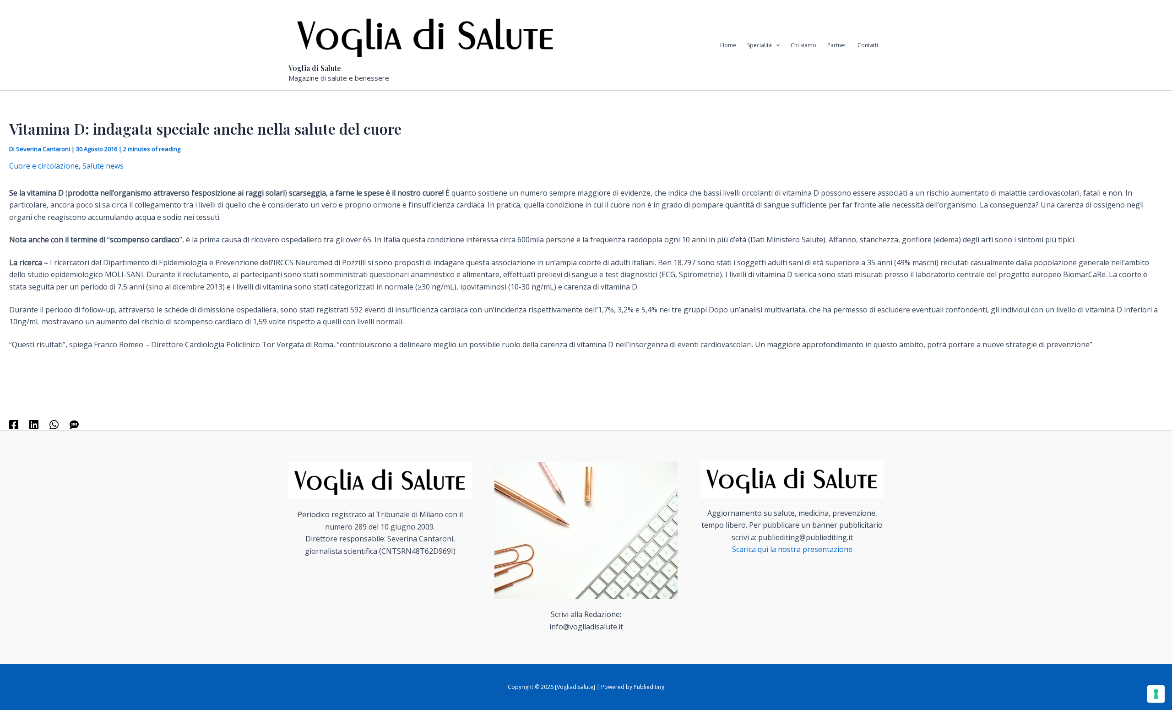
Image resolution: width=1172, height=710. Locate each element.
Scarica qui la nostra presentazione (792, 549)
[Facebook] (13, 424)
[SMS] (74, 424)
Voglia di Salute (314, 68)
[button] (776, 45)
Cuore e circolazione (44, 166)
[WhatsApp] (54, 424)
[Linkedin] (33, 424)
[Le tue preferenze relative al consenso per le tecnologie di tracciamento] (1156, 694)
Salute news (103, 166)
